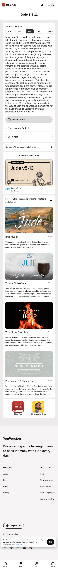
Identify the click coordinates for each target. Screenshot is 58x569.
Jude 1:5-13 (18, 188)
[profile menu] (51, 5)
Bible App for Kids (38, 414)
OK (50, 542)
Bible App (18, 414)
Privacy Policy (18, 544)
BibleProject (15, 191)
